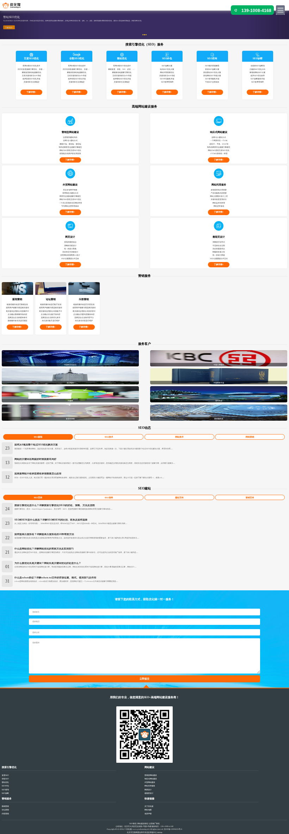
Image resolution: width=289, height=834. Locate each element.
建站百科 (179, 498)
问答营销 (5, 813)
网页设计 (148, 790)
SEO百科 (38, 498)
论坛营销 (5, 810)
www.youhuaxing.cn (141, 829)
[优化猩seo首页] (14, 7)
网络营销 (250, 437)
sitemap (159, 832)
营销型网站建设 (150, 775)
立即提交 (144, 678)
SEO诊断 (5, 793)
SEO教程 (132, 823)
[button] (21, 25)
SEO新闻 (38, 437)
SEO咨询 (5, 790)
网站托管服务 (149, 786)
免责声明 (148, 813)
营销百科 (250, 498)
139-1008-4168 (256, 10)
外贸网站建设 (149, 782)
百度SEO (5, 775)
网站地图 (148, 810)
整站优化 (5, 782)
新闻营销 (5, 806)
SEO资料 (109, 498)
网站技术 (179, 437)
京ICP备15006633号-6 (173, 829)
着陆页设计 (148, 793)
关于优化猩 (148, 806)
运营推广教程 (154, 823)
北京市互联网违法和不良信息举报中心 (142, 832)
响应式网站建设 (150, 779)
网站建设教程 (142, 823)
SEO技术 (109, 437)
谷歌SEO (5, 779)
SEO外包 (5, 786)
